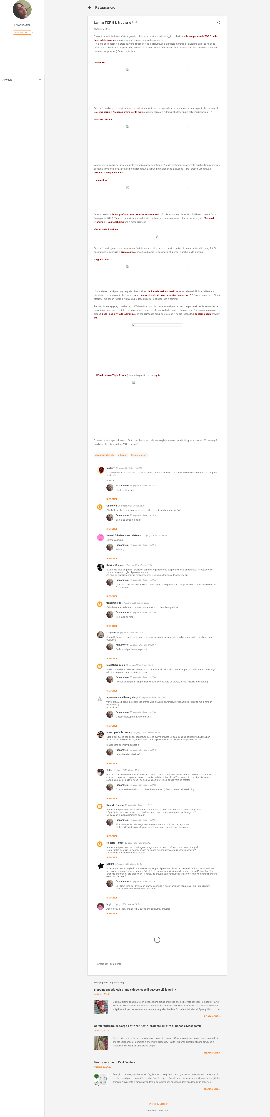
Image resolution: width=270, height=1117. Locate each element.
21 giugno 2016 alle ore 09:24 (126, 904)
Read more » (212, 1016)
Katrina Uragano (115, 565)
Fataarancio (105, 7)
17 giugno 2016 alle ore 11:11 (156, 535)
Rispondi (111, 499)
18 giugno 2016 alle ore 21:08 (152, 697)
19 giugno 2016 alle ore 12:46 (128, 864)
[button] (218, 23)
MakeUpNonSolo (115, 665)
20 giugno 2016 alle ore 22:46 (143, 580)
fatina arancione (139, 455)
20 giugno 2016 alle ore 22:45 (143, 545)
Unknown (111, 505)
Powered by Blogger (157, 1103)
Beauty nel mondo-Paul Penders (114, 1062)
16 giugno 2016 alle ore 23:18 (143, 485)
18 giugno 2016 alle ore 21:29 (146, 732)
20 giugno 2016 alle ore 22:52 (143, 881)
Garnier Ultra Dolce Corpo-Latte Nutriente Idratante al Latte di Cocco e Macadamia (148, 1026)
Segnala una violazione (157, 1110)
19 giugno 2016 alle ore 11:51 (126, 770)
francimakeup (113, 602)
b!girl (109, 904)
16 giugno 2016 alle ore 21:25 (131, 506)
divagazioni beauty (104, 455)
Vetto (109, 770)
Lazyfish (111, 632)
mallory (110, 468)
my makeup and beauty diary (122, 697)
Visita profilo (22, 32)
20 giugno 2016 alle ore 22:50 (143, 785)
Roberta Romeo (115, 805)
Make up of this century (119, 732)
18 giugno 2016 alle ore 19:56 (139, 665)
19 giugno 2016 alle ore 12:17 (138, 805)
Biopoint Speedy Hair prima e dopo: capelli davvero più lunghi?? (135, 989)
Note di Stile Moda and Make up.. (124, 535)
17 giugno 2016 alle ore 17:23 (135, 603)
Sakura (110, 864)
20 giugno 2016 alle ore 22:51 (143, 820)
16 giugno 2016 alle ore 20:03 (129, 468)
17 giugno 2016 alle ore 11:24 (139, 565)
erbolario (122, 455)
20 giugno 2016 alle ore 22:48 (143, 677)
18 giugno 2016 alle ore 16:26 (130, 632)
